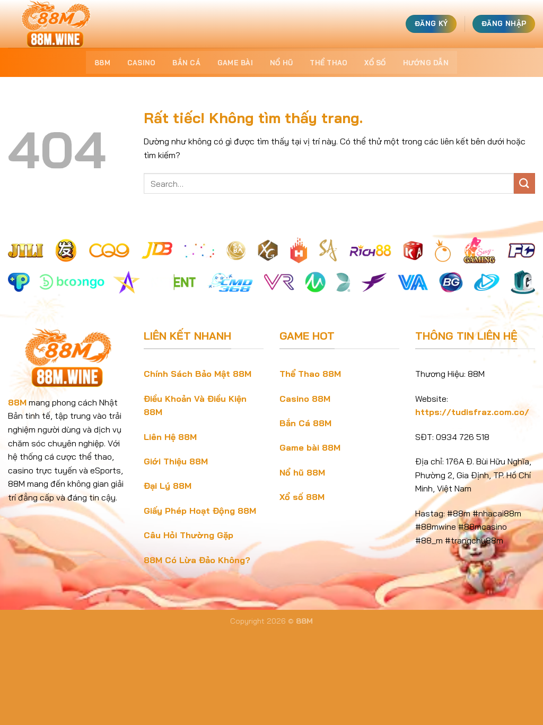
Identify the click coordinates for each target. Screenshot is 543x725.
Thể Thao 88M (310, 373)
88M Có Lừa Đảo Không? (197, 560)
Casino (141, 62)
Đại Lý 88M (167, 485)
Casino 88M (304, 398)
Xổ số (375, 62)
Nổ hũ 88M (302, 472)
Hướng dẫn (426, 62)
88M (102, 62)
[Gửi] (524, 183)
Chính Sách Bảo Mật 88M (197, 373)
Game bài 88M (309, 447)
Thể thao (328, 62)
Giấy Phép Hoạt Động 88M (200, 510)
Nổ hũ (281, 62)
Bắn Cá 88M (305, 423)
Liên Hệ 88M (170, 436)
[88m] (61, 24)
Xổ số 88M (302, 496)
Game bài (235, 62)
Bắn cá (186, 62)
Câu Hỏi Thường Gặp (188, 535)
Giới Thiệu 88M (176, 461)
